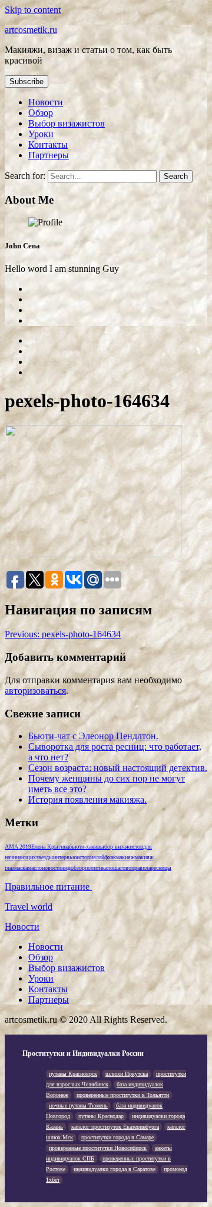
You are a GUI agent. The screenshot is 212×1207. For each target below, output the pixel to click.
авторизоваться (35, 691)
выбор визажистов (120, 846)
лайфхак (106, 857)
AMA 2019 (18, 846)
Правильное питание (48, 887)
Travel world (28, 907)
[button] (26, 81)
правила (141, 867)
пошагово (119, 867)
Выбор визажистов (66, 123)
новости (51, 867)
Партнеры (48, 155)
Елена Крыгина (50, 846)
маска (21, 867)
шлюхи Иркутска (126, 1073)
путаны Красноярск (73, 1073)
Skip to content (33, 10)
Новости (45, 102)
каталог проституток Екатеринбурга (115, 1126)
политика (96, 867)
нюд (66, 867)
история (86, 857)
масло (35, 867)
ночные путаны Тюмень (78, 1105)
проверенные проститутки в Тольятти (123, 1095)
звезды (44, 857)
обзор (78, 867)
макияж (125, 857)
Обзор (40, 113)
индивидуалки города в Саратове (114, 1169)
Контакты (48, 144)
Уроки (41, 134)
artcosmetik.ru (31, 30)
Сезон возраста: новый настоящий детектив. (117, 768)
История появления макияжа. (87, 799)
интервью (65, 857)
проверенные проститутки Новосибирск (98, 1148)
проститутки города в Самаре (117, 1137)
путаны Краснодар (101, 1116)
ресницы (161, 867)
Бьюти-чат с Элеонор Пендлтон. (93, 736)
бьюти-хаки (83, 846)
